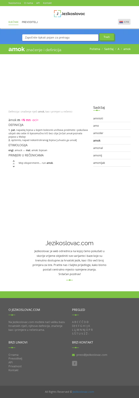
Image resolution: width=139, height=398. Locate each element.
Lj (75, 330)
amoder (98, 133)
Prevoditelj (30, 22)
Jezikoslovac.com (83, 392)
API (38, 3)
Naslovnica (14, 3)
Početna (95, 49)
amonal (98, 148)
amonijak (99, 163)
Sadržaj (109, 49)
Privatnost (15, 366)
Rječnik (13, 22)
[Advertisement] (48, 81)
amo (96, 125)
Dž (73, 326)
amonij (97, 155)
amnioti (98, 118)
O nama (28, 3)
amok (127, 49)
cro (126, 21)
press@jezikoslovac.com (91, 355)
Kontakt (47, 3)
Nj (84, 330)
